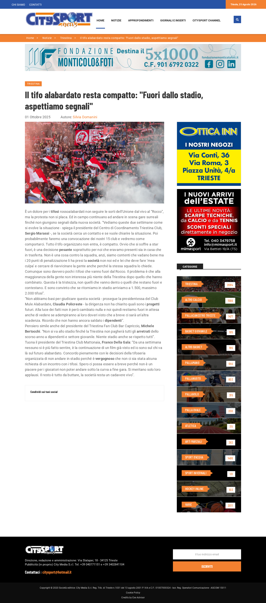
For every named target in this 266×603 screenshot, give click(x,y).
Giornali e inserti (173, 20)
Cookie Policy (133, 592)
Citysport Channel (207, 20)
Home (100, 20)
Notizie (116, 20)
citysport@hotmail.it (56, 572)
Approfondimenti (140, 20)
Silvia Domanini (85, 117)
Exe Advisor (138, 597)
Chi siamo (18, 5)
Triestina (33, 83)
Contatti (35, 5)
